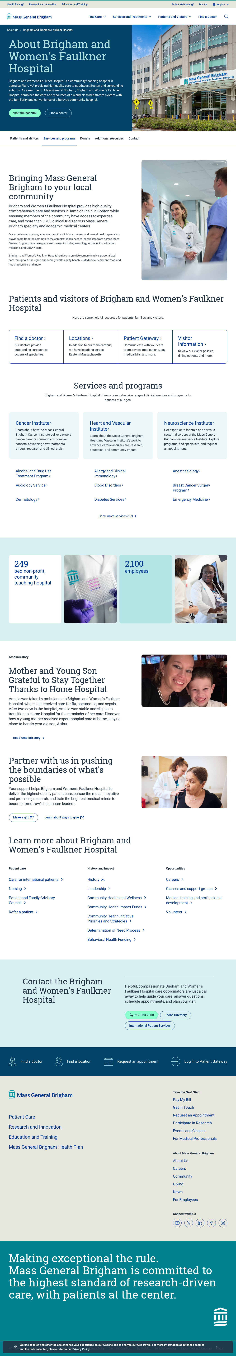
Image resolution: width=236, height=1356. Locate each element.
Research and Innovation (42, 4)
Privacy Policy (80, 1349)
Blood (107, 485)
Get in (183, 1107)
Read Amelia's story (26, 738)
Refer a (21, 912)
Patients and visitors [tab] (24, 138)
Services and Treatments (130, 17)
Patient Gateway (181, 4)
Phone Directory (175, 1015)
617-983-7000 (144, 1015)
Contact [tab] (134, 138)
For (185, 1199)
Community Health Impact (114, 907)
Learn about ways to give (62, 817)
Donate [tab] (85, 138)
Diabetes (109, 499)
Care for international (33, 879)
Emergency (190, 499)
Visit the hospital (25, 113)
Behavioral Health (109, 939)
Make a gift (21, 817)
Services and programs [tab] (59, 138)
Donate (203, 4)
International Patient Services (150, 1025)
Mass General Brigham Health (46, 1147)
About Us (12, 30)
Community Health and (114, 898)
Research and (35, 1127)
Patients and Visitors (172, 17)
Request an (193, 1115)
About (180, 1161)
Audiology (31, 485)
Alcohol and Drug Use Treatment (33, 473)
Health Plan (13, 4)
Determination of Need (113, 930)
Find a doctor (58, 113)
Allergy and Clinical (110, 473)
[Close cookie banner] (217, 1347)
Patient (22, 1117)
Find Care (95, 17)
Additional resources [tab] (109, 138)
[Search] (226, 16)
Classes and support (189, 888)
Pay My (182, 1099)
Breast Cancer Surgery (191, 487)
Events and (189, 1131)
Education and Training (75, 4)
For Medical (195, 1138)
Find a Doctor (207, 17)
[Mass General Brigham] (29, 16)
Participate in (192, 1123)
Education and (33, 1137)
